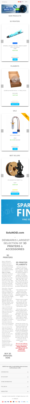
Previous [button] (2, 41)
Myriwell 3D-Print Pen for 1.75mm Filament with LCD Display (15, 46)
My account (4, 376)
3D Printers (15, 21)
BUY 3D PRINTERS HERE (7, 355)
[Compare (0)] (22, 2)
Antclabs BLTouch (15, 135)
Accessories (15, 249)
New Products (15, 16)
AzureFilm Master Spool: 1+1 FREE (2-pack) (15, 90)
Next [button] (28, 41)
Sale (15, 111)
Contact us (4, 2)
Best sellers (15, 155)
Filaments (14, 66)
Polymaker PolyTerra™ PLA (15, 180)
